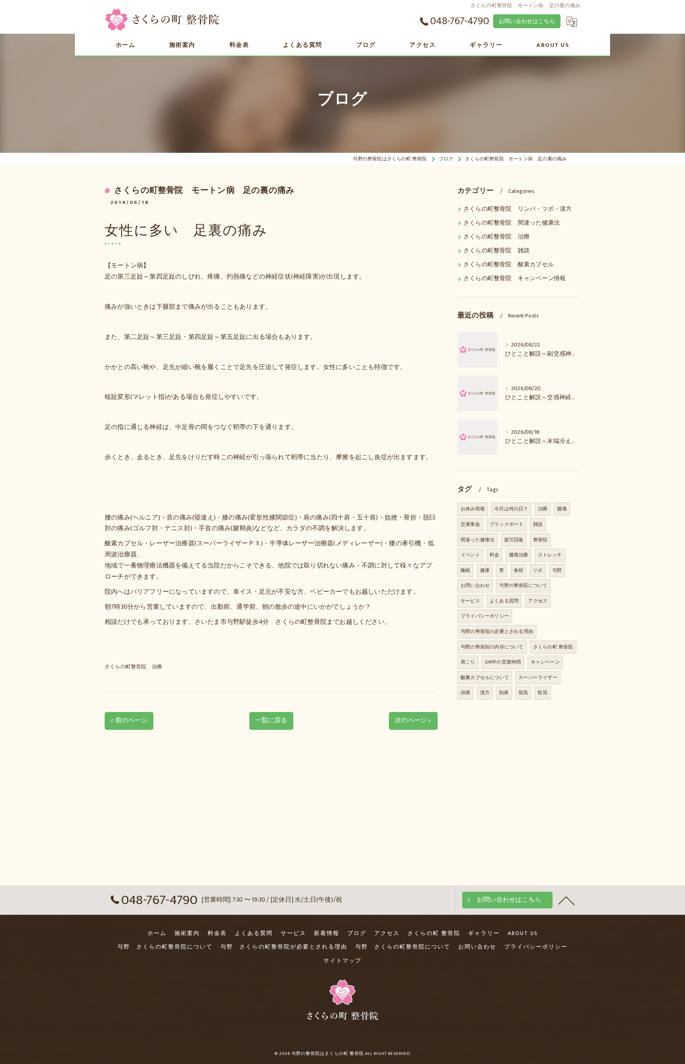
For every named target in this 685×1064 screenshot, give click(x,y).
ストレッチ (550, 555)
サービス (470, 601)
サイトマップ (342, 960)
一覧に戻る (271, 720)
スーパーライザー (538, 677)
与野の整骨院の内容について (492, 647)
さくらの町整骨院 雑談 (496, 251)
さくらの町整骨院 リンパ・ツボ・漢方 (517, 209)
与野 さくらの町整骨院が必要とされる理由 (283, 947)
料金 (494, 555)
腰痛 (561, 509)
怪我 (542, 693)
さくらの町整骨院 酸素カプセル (508, 264)
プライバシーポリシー (485, 616)
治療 (542, 509)
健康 (485, 570)
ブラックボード (506, 524)
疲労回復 (514, 540)
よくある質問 (504, 601)
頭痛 (465, 693)
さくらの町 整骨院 (553, 647)
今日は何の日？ (511, 509)
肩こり (468, 662)
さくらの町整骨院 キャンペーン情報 (514, 278)
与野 (557, 570)
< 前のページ (129, 720)
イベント (470, 555)
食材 (518, 570)
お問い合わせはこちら (527, 21)
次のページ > (413, 720)
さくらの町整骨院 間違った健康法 (511, 223)
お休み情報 (473, 509)
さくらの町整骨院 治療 (133, 666)
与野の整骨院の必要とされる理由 (497, 631)
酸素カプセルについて (485, 677)
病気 (523, 693)
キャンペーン (545, 662)
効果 (504, 693)
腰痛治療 (518, 555)
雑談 (538, 524)
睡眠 (465, 570)
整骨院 (540, 540)
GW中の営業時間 (503, 662)
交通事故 (470, 524)
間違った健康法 (477, 540)
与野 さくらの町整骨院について (164, 947)
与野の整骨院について (523, 585)
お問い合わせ (475, 585)
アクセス (537, 601)
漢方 (485, 693)
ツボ (537, 570)
